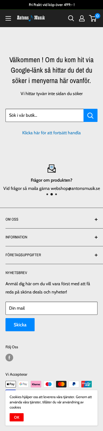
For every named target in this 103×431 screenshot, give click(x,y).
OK (16, 417)
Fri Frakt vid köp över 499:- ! (51, 4)
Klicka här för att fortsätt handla (51, 132)
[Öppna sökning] (71, 18)
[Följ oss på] (9, 357)
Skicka (20, 324)
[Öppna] (8, 18)
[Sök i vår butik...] (90, 115)
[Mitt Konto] (82, 18)
